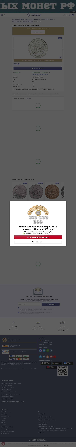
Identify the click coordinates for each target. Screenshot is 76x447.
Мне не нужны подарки (38, 241)
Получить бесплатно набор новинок (38, 237)
